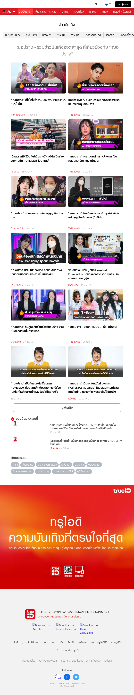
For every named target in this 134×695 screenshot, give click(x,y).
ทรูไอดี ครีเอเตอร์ (122, 12)
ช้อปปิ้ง (71, 642)
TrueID (9, 4)
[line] (58, 677)
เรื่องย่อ (110, 35)
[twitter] (76, 677)
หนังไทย (72, 398)
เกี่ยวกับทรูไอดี (28, 661)
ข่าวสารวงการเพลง (46, 12)
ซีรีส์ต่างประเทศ (93, 35)
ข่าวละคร (46, 35)
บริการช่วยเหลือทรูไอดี (67, 650)
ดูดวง (104, 12)
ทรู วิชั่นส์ (15, 171)
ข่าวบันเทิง (24, 12)
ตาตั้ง (61, 642)
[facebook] (67, 677)
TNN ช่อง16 (74, 115)
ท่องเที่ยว (79, 12)
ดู (23, 642)
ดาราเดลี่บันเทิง (18, 115)
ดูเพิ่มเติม (67, 407)
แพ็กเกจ (83, 642)
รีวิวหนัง (75, 35)
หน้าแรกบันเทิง (13, 35)
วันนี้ (15, 642)
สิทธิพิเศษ (32, 642)
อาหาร (65, 12)
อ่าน (9, 12)
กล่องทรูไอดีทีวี (99, 642)
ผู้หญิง (92, 12)
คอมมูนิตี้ (116, 642)
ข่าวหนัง (61, 35)
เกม (52, 642)
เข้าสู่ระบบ (123, 4)
